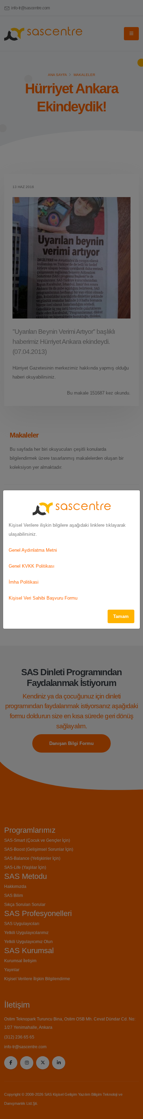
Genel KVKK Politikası (31, 566)
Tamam (121, 616)
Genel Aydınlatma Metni (33, 550)
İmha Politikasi (24, 582)
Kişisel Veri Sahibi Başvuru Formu (43, 598)
